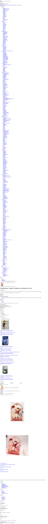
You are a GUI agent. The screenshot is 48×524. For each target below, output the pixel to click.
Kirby (3, 66)
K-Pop (4, 262)
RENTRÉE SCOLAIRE (6, 8)
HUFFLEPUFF (5, 33)
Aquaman (4, 202)
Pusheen (4, 70)
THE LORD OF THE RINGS (6, 175)
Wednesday (4, 172)
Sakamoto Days (5, 110)
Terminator (4, 194)
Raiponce (4, 142)
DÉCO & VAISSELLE (5, 230)
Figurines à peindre (5, 269)
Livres (3, 44)
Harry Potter (4, 25)
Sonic (3, 255)
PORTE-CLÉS (4, 76)
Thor (3, 224)
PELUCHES (4, 53)
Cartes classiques (5, 270)
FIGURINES (4, 55)
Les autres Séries (5, 173)
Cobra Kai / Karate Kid (5, 154)
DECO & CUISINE (5, 73)
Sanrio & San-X (5, 71)
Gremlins (4, 186)
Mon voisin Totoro (5, 56)
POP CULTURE (5, 11)
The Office (4, 169)
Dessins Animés (5, 24)
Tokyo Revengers (5, 114)
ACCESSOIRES (5, 54)
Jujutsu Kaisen (4, 96)
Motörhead (4, 264)
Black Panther (4, 205)
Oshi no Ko (4, 106)
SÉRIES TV (4, 13)
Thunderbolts (4, 225)
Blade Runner (4, 179)
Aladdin (4, 122)
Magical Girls (4, 67)
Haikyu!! (4, 92)
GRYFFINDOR (5, 32)
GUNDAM (4, 14)
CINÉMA (4, 12)
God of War (4, 243)
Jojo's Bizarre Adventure (6, 95)
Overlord (4, 107)
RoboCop (4, 192)
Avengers (4, 203)
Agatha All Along (5, 201)
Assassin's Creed (5, 232)
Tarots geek (4, 276)
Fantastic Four (4, 211)
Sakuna (4, 254)
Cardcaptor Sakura (5, 84)
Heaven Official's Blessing (6, 93)
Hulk (3, 214)
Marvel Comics (5, 27)
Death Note (4, 86)
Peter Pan (4, 140)
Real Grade (4, 49)
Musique (4, 28)
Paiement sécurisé (4, 484)
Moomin (4, 69)
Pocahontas (4, 141)
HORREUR (4, 176)
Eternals (4, 210)
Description (3, 301)
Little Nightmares (5, 246)
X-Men (4, 228)
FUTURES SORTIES (5, 19)
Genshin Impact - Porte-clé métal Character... (6, 330)
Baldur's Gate (4, 233)
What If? (4, 227)
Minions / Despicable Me (6, 190)
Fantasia (4, 127)
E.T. (3, 183)
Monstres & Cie (5, 139)
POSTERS (4, 77)
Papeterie (4, 42)
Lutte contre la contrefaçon (5, 493)
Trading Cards (4, 267)
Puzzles (4, 271)
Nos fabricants (3, 492)
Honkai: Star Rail (5, 244)
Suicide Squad (4, 222)
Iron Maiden (4, 261)
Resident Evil (4, 253)
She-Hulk (4, 220)
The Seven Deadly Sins (5, 112)
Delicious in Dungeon (5, 87)
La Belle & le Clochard (5, 132)
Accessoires (4, 50)
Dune (3, 182)
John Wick (4, 187)
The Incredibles (5, 144)
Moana (4, 138)
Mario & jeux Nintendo (5, 247)
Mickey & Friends (5, 137)
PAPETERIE (4, 75)
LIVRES (3, 272)
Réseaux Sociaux (4, 499)
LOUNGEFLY (5, 117)
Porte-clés (4, 43)
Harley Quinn (4, 213)
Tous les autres (4, 265)
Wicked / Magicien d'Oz (5, 198)
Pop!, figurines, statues (5, 36)
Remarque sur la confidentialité (5, 486)
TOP (0, 523)
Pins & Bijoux (4, 38)
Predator (4, 191)
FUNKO (3, 21)
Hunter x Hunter (5, 94)
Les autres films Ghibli (5, 62)
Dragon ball (4, 88)
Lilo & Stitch (4, 136)
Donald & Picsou (5, 125)
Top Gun (4, 195)
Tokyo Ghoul (4, 113)
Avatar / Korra (4, 150)
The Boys (4, 168)
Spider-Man (4, 221)
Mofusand (4, 68)
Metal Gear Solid (5, 248)
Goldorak (4, 91)
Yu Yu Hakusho (5, 115)
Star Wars (4, 30)
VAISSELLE (4, 52)
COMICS (3, 199)
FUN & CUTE (3, 63)
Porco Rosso (4, 61)
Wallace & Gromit (5, 197)
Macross (4, 100)
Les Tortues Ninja (5, 167)
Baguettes (4, 35)
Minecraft (4, 249)
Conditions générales (4, 485)
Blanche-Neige (4, 124)
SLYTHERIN (4, 34)
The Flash (4, 223)
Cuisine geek (4, 274)
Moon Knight (4, 218)
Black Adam (4, 204)
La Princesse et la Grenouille (6, 133)
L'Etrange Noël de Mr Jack (6, 130)
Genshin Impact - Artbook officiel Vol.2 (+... (6, 363)
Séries (3, 29)
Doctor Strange (4, 209)
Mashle (4, 101)
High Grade (4, 47)
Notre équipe (3, 497)
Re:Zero (4, 108)
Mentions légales (3, 487)
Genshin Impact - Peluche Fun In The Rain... (6, 379)
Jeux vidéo (4, 26)
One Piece (4, 105)
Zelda (3, 259)
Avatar (4, 178)
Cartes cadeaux (4, 20)
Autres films (4, 148)
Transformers (4, 171)
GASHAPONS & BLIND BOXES (7, 64)
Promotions (3, 491)
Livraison (3, 483)
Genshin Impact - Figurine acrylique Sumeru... (7, 353)
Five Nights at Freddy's (5, 241)
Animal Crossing (5, 231)
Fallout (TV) (4, 155)
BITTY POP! (4, 22)
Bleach (4, 82)
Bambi (4, 123)
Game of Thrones (5, 157)
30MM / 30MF (4, 46)
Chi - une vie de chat (5, 85)
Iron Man (4, 215)
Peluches (4, 41)
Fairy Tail (4, 89)
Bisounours (4, 65)
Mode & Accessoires (5, 40)
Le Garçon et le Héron (5, 59)
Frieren (4, 90)
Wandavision (4, 226)
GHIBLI (4, 15)
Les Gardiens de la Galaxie (6, 216)
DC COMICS (4, 200)
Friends (4, 156)
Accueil (2, 7)
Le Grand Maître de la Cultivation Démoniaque (8, 98)
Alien (3, 177)
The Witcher (4, 170)
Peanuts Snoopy (5, 162)
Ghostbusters (4, 184)
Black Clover (4, 81)
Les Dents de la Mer (5, 181)
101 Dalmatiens (5, 121)
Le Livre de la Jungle (5, 134)
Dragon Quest (4, 238)
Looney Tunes (4, 160)
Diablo (4, 237)
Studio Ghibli (4, 275)
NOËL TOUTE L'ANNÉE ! (6, 9)
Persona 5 (4, 251)
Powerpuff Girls (5, 163)
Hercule (4, 128)
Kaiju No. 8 (4, 97)
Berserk (4, 80)
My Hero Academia (5, 103)
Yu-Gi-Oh (4, 258)
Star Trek (4, 165)
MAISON (4, 119)
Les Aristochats (5, 135)
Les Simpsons (4, 164)
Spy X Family (4, 111)
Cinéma (4, 23)
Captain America (5, 206)
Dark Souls (4, 236)
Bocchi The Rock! (5, 83)
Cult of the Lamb (5, 235)
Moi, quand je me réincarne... (6, 102)
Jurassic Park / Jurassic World (6, 188)
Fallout (4, 240)
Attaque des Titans (5, 79)
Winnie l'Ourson (5, 147)
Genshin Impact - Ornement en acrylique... (6, 346)
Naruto (4, 104)
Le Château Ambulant (5, 58)
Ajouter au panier (2, 296)
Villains (4, 146)
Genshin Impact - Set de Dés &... (5, 356)
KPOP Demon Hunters (5, 189)
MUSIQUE (4, 17)
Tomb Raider (4, 257)
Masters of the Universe (5, 161)
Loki (3, 217)
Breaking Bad (4, 152)
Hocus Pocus (4, 129)
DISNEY (3, 116)
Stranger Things (5, 166)
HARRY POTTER (5, 10)
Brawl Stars (4, 234)
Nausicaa (4, 60)
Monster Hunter (5, 250)
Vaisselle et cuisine (5, 39)
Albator (4, 78)
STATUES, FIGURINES (6, 120)
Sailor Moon (4, 109)
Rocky (4, 193)
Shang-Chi (4, 219)
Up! (3, 145)
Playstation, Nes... (5, 252)
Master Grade (4, 48)
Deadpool (4, 208)
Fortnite (4, 242)
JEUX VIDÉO (4, 16)
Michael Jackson (5, 263)
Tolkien (4, 273)
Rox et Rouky (4, 143)
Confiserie (4, 37)
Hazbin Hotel (4, 159)
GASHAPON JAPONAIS (6, 74)
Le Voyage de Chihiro (5, 57)
